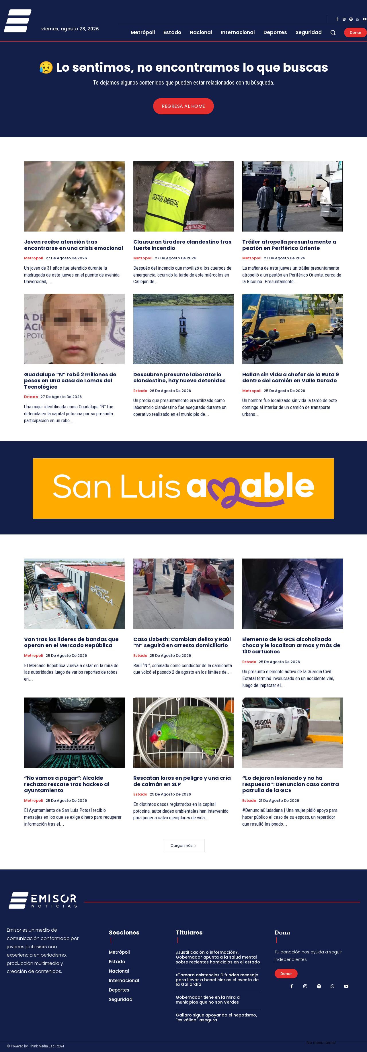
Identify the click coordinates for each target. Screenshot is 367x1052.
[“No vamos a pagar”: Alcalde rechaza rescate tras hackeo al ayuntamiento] (74, 733)
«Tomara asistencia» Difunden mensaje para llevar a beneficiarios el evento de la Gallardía (217, 980)
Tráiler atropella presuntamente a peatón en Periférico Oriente (289, 245)
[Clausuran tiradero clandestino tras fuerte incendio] (183, 196)
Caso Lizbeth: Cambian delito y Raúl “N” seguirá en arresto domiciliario (182, 642)
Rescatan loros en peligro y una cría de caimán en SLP (182, 781)
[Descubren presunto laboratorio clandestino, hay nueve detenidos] (183, 329)
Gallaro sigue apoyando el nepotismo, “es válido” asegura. (216, 1017)
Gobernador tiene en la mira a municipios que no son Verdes (208, 999)
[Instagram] (344, 19)
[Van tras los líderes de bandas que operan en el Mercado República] (74, 594)
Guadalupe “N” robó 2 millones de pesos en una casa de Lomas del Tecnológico (70, 380)
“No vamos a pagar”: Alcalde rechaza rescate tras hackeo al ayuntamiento (66, 784)
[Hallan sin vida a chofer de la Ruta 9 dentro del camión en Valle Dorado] (292, 329)
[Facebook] (337, 19)
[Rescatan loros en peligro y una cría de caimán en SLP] (183, 733)
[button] (333, 32)
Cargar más (182, 845)
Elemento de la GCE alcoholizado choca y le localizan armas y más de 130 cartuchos (291, 645)
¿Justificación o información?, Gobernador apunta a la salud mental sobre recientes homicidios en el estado (218, 957)
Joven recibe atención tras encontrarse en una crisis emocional (73, 245)
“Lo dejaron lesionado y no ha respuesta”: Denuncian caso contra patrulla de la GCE (290, 784)
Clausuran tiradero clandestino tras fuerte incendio (182, 245)
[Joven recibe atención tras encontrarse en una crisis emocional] (74, 196)
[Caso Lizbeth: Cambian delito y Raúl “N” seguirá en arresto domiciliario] (183, 594)
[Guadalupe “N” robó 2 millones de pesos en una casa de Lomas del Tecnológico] (74, 329)
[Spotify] (351, 19)
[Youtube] (346, 986)
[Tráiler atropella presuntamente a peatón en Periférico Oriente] (292, 196)
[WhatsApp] (357, 19)
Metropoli (33, 258)
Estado (31, 397)
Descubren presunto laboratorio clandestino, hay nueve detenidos (179, 377)
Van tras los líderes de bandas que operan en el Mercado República (71, 642)
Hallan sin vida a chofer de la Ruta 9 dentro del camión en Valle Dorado (290, 377)
